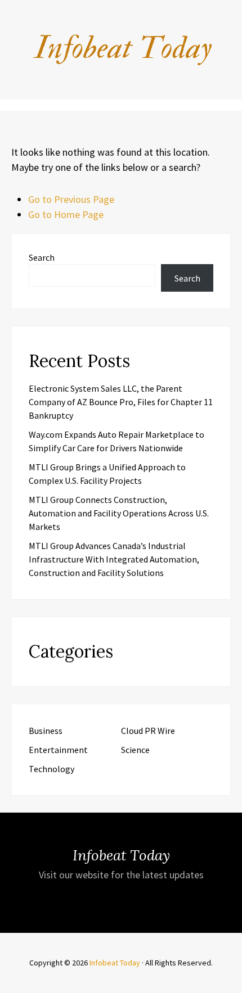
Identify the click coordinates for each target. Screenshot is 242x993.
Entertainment (58, 749)
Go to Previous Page (71, 199)
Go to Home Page (66, 214)
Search (42, 257)
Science (135, 749)
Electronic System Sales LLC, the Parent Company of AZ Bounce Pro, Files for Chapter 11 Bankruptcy (121, 402)
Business (45, 730)
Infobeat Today (114, 963)
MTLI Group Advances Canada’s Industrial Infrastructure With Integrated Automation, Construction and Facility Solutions (114, 559)
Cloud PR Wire (148, 730)
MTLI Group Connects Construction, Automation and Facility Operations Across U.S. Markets (119, 513)
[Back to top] (230, 982)
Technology (51, 768)
